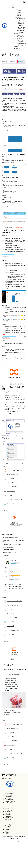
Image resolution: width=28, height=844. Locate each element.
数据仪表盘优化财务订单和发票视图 (14, 155)
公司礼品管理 (10, 495)
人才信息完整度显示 (12, 487)
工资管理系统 (10, 478)
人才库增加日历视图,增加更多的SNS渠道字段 (13, 231)
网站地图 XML (10, 842)
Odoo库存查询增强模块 (12, 474)
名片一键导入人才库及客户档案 (13, 388)
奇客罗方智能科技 (9, 775)
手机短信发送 (10, 482)
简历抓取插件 (10, 503)
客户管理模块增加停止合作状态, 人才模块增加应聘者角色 (14, 78)
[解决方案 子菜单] (19, 33)
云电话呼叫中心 (11, 491)
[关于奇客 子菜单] (10, 825)
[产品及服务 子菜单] (20, 17)
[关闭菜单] (13, 6)
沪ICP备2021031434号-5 (16, 842)
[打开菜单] (24, 2)
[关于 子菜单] (17, 9)
